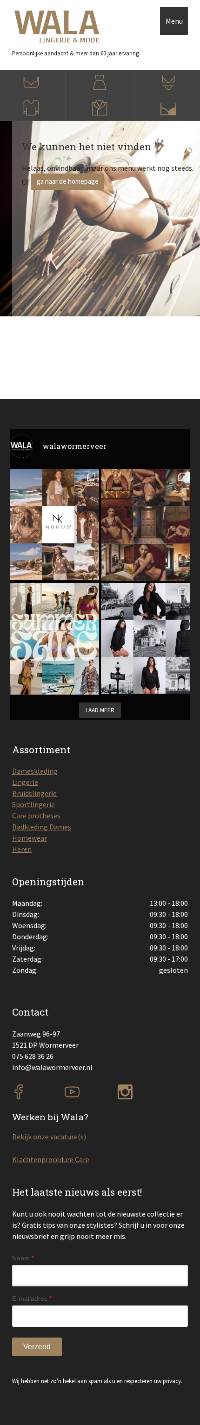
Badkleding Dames (41, 826)
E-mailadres (32, 1298)
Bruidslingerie (34, 793)
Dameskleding (35, 771)
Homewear (29, 838)
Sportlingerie (33, 804)
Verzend (37, 1347)
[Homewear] (100, 108)
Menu (174, 21)
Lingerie (25, 782)
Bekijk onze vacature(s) (49, 1136)
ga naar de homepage (68, 181)
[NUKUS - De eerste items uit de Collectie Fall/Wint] (54, 524)
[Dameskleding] (100, 82)
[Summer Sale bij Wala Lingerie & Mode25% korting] (54, 639)
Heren (22, 849)
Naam (23, 1258)
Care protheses (36, 815)
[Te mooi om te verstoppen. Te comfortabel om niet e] (146, 638)
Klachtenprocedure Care (50, 1159)
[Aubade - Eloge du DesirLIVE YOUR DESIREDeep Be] (146, 525)
